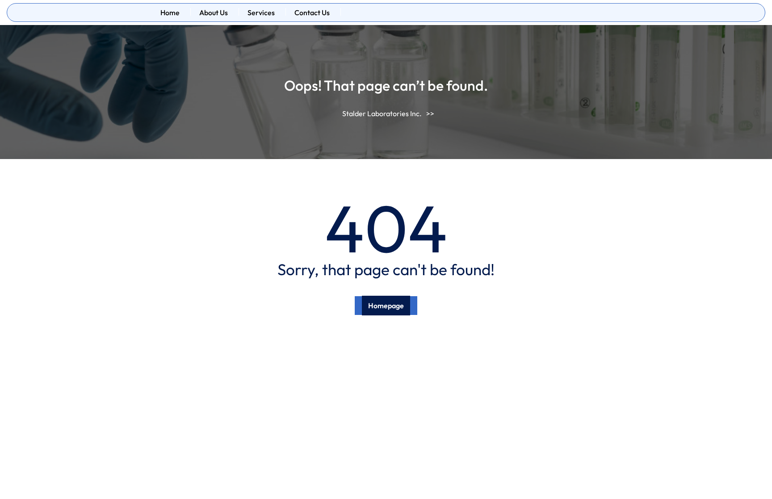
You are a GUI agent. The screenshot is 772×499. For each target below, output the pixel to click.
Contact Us (312, 12)
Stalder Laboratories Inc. (382, 113)
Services (261, 12)
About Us (213, 12)
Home (170, 12)
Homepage (386, 305)
